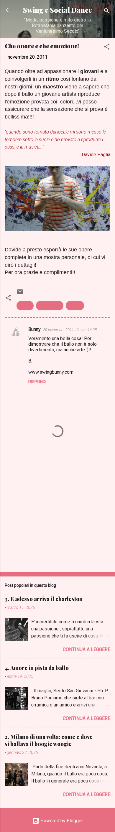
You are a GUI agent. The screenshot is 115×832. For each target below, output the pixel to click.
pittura (74, 305)
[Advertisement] (57, 521)
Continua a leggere (86, 649)
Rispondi (37, 381)
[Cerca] (106, 12)
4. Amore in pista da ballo (37, 667)
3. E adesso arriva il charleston (44, 598)
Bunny (34, 329)
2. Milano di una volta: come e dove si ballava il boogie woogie (49, 740)
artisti (25, 305)
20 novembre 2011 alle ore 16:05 (70, 329)
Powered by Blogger (61, 820)
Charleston (50, 305)
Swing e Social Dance (57, 9)
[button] (106, 47)
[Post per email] (20, 293)
